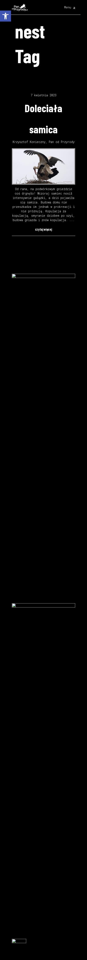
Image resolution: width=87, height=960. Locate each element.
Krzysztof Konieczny (29, 142)
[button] (5, 16)
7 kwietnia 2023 (43, 95)
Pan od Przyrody (62, 142)
